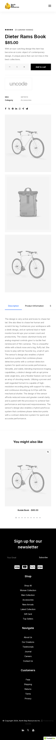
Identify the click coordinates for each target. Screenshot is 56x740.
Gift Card (28, 614)
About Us (28, 637)
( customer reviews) (24, 30)
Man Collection (28, 595)
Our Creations (28, 642)
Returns (28, 689)
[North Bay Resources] (12, 5)
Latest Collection (28, 609)
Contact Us (28, 661)
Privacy (28, 698)
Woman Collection (28, 590)
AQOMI (28, 724)
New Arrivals (28, 604)
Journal (28, 651)
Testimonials (28, 647)
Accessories (26, 100)
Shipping (28, 684)
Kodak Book (28, 510)
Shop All (28, 585)
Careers (28, 656)
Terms (28, 694)
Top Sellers (28, 619)
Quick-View (48, 452)
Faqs (28, 679)
